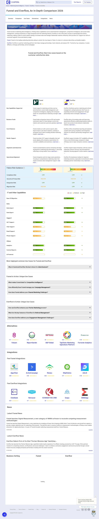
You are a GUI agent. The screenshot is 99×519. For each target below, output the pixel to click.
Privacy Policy (13, 509)
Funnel (27, 5)
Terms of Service (21, 509)
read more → (83, 113)
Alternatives (35, 18)
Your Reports (77, 2)
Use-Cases (27, 18)
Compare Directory (63, 509)
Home (7, 5)
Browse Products (52, 509)
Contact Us (43, 509)
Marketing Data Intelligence (17, 5)
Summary (10, 18)
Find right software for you (87, 506)
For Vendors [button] (87, 2)
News (51, 18)
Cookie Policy (31, 509)
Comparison (18, 18)
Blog (38, 509)
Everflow (32, 5)
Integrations (44, 18)
